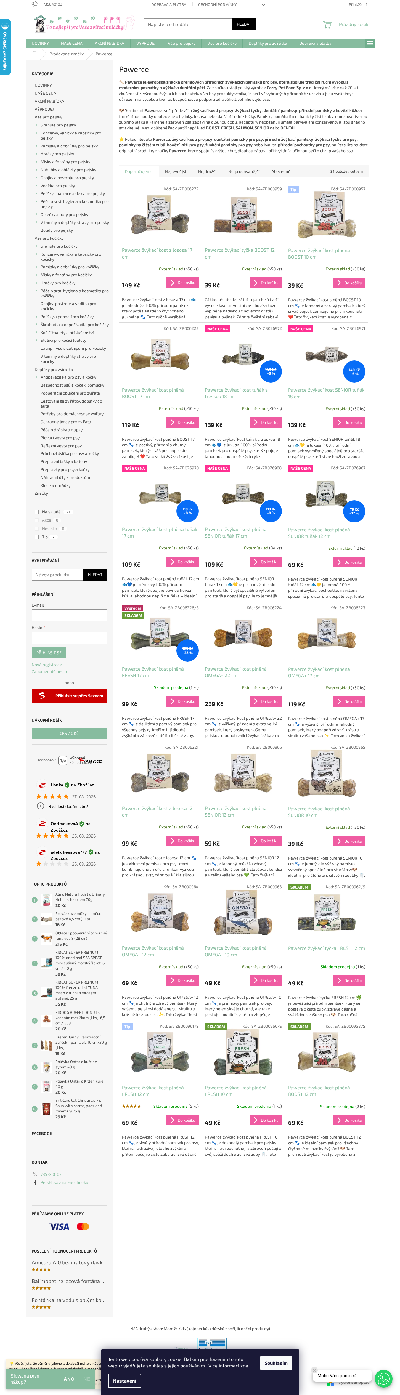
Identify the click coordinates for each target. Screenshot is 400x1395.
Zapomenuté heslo (49, 671)
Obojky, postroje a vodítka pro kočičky (68, 306)
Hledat (244, 24)
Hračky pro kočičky (58, 282)
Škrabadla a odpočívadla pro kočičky (75, 324)
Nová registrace (47, 664)
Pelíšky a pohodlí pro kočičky (67, 316)
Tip (48, 536)
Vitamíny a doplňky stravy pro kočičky (68, 359)
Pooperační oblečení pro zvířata (70, 392)
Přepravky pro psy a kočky (65, 469)
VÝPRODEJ (44, 109)
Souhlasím (276, 1363)
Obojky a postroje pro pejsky (67, 177)
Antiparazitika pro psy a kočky (68, 376)
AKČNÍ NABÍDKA (49, 101)
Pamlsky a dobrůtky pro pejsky (69, 145)
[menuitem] (40, 43)
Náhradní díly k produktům (65, 477)
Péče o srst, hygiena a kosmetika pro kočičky (75, 293)
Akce (50, 519)
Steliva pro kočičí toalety (63, 340)
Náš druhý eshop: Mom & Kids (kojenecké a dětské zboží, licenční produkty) (200, 1328)
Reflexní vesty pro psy (61, 445)
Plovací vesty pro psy (60, 437)
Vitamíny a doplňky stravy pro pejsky (75, 222)
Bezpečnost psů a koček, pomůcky (72, 384)
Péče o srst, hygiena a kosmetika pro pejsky (75, 204)
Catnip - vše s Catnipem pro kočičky (73, 348)
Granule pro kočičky (59, 245)
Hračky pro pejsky (57, 153)
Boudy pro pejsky (57, 229)
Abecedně (281, 171)
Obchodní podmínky (217, 4)
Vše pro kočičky (49, 237)
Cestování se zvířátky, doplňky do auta (71, 403)
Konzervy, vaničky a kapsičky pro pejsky (71, 135)
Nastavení (124, 1380)
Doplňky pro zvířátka (54, 369)
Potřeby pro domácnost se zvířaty (72, 413)
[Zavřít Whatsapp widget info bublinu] (314, 1370)
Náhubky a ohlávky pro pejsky (68, 169)
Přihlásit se (49, 652)
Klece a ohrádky (55, 485)
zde (244, 1365)
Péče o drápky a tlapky (62, 429)
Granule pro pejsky (58, 124)
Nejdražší (207, 171)
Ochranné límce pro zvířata (66, 421)
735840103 (51, 1174)
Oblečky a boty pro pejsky (64, 214)
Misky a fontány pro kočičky (66, 274)
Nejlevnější (175, 171)
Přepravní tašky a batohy (64, 461)
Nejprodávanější (243, 171)
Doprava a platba (168, 4)
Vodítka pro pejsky (58, 185)
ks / (69, 733)
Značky (41, 493)
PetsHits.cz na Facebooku (64, 1182)
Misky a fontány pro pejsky (65, 161)
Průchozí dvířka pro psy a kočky (70, 453)
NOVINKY (43, 85)
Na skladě (56, 511)
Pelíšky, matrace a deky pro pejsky (73, 193)
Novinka (53, 528)
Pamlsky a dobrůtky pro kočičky (70, 266)
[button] (384, 1379)
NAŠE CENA (45, 93)
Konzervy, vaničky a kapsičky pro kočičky (71, 256)
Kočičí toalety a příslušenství (67, 332)
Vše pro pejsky (48, 116)
